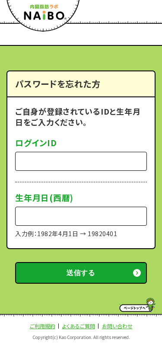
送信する (81, 272)
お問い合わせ (117, 326)
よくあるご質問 (78, 326)
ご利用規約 (42, 326)
